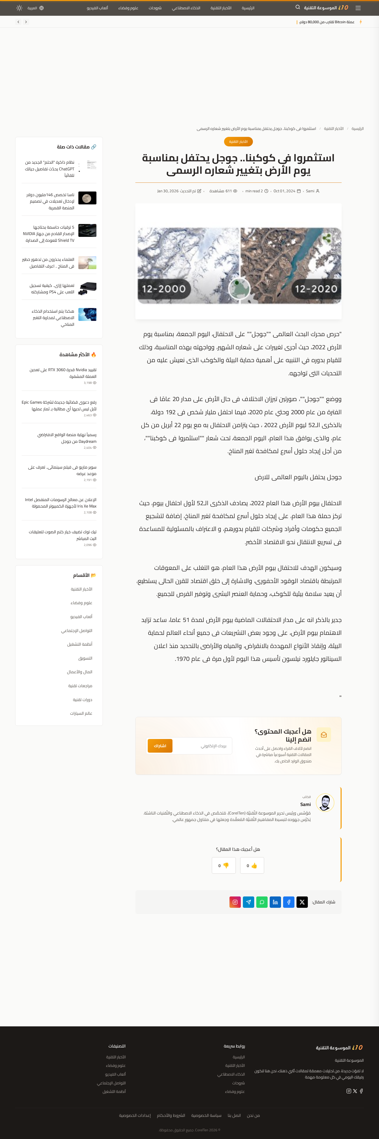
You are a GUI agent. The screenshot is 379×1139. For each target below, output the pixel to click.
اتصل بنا (234, 1115)
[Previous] (26, 22)
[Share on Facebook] (288, 902)
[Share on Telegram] (248, 902)
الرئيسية (248, 8)
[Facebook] (361, 1092)
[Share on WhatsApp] (262, 902)
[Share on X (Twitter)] (302, 902)
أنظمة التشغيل (79, 644)
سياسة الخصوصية (206, 1115)
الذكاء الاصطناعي (186, 8)
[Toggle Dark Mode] (19, 8)
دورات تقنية (82, 699)
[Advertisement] (189, 81)
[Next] (18, 22)
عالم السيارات (81, 713)
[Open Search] (297, 8)
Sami (310, 191)
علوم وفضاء (128, 8)
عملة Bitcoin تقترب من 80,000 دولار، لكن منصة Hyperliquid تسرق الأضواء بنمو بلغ (291, 22)
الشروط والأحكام (171, 1115)
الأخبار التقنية (221, 8)
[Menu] (358, 8)
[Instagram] (235, 902)
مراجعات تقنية (80, 685)
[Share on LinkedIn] (275, 902)
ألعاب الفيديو (97, 8)
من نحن (253, 1115)
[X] (354, 1092)
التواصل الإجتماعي (76, 630)
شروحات (155, 8)
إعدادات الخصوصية (135, 1115)
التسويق (85, 658)
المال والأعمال (79, 672)
